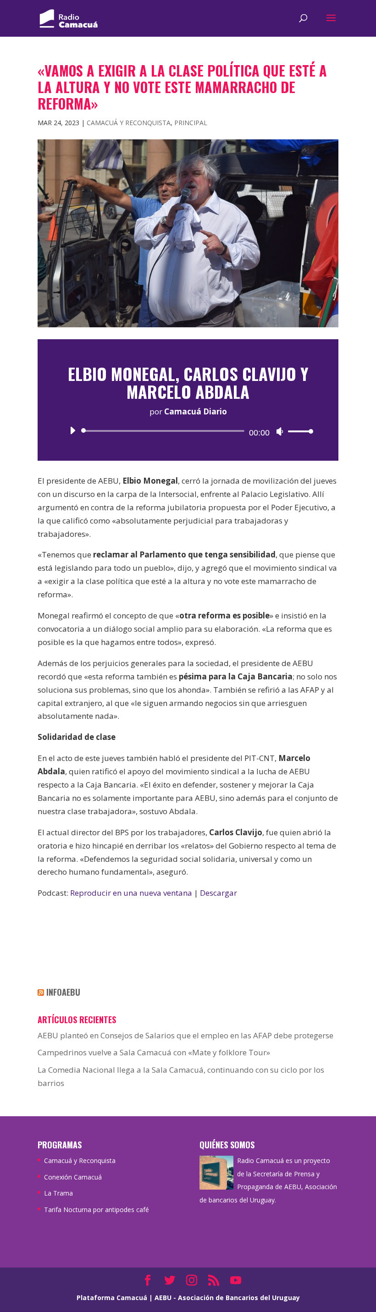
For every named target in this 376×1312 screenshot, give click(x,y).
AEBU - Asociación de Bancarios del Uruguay (227, 1297)
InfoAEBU (63, 992)
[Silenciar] (280, 431)
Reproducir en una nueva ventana (131, 893)
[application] (188, 430)
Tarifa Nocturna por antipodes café (96, 1209)
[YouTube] (235, 1281)
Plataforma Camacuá (112, 1297)
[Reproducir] (72, 430)
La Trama (58, 1193)
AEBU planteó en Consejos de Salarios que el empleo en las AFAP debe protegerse (185, 1035)
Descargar (218, 893)
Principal (190, 122)
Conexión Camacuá (73, 1177)
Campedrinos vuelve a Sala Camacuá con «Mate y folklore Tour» (154, 1052)
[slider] (298, 431)
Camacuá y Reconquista (129, 122)
